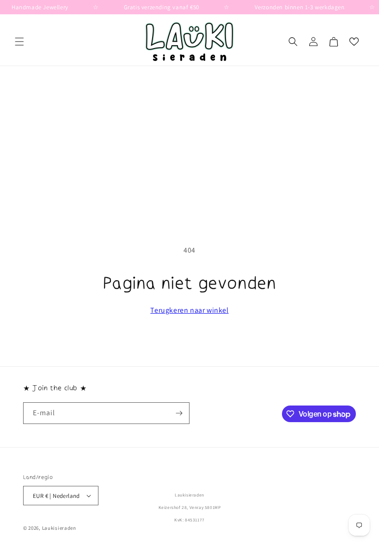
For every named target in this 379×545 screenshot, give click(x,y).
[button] (19, 41)
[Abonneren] (179, 413)
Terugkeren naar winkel (189, 310)
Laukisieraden (59, 528)
